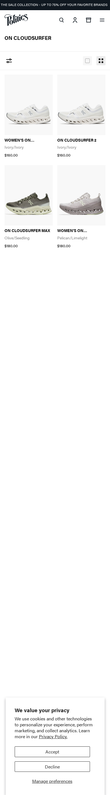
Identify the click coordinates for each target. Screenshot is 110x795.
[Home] (16, 20)
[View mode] (87, 60)
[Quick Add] (42, 82)
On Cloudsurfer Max (27, 230)
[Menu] (102, 20)
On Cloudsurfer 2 (76, 140)
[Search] (61, 20)
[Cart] (88, 20)
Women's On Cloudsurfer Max (76, 230)
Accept (52, 751)
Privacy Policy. (53, 736)
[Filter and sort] (9, 60)
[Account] (75, 20)
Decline (52, 766)
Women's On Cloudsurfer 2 (21, 140)
